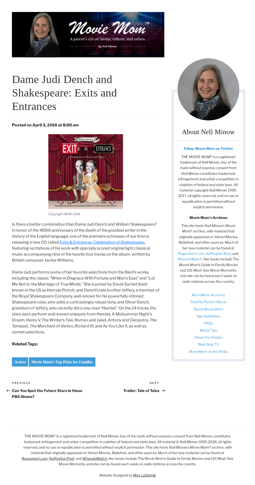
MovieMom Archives (208, 295)
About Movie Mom (208, 309)
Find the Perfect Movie (208, 302)
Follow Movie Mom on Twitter (208, 148)
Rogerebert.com (191, 253)
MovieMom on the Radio (208, 351)
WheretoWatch (190, 259)
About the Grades (208, 337)
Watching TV (208, 344)
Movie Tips (208, 330)
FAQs (208, 323)
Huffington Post (218, 253)
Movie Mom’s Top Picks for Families (62, 362)
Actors (20, 362)
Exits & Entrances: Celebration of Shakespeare (102, 242)
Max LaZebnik (144, 475)
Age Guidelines (208, 316)
